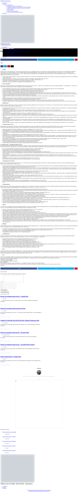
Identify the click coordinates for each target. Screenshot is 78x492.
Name (1, 283)
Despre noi (5, 46)
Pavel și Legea (10, 10)
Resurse (4, 487)
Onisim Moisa (39, 368)
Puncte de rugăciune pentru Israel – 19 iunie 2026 (9, 441)
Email (1, 285)
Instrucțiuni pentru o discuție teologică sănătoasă (18, 8)
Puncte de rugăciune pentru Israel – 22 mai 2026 (9, 450)
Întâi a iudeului (10, 9)
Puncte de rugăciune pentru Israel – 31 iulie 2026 (9, 436)
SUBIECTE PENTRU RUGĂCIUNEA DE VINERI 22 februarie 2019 (19, 320)
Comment (2, 281)
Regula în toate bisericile (12, 11)
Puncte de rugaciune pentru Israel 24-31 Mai (12, 308)
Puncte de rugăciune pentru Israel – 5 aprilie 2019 (14, 296)
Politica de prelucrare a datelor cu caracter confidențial (43, 490)
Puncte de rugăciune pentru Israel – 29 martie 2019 (14, 332)
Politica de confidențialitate (30, 490)
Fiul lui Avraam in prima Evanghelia (15, 12)
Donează (4, 13)
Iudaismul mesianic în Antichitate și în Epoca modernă (19, 7)
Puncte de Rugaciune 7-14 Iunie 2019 (10, 356)
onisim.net (2, 265)
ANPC (35, 490)
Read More (2, 301)
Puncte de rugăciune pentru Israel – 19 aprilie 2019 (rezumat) (17, 344)
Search (11, 48)
